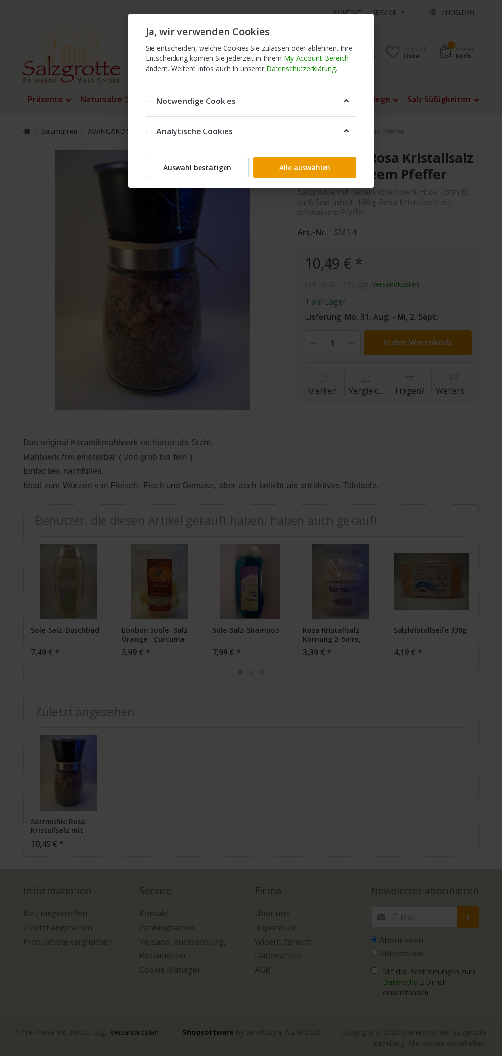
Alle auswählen (304, 167)
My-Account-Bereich (316, 58)
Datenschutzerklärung (301, 68)
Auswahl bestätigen (197, 167)
